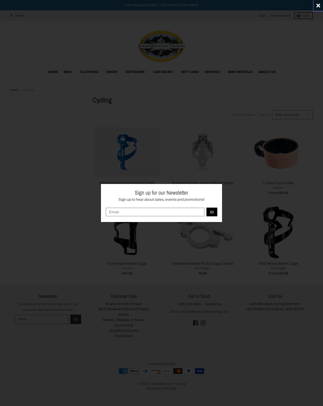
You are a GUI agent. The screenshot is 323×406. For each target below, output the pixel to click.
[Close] (318, 5)
